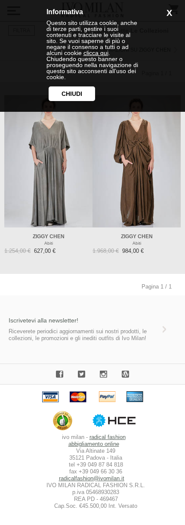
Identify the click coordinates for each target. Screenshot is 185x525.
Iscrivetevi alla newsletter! (43, 320)
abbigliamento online (93, 444)
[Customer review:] (65, 430)
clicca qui (95, 52)
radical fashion (107, 437)
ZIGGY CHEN (49, 236)
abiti (48, 243)
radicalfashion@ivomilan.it (91, 478)
